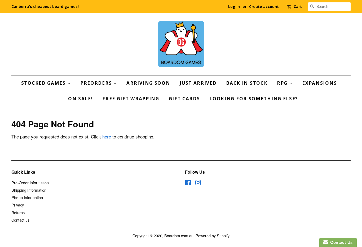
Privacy (17, 205)
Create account (264, 6)
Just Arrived (198, 83)
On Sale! (80, 99)
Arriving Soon (148, 83)
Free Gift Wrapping (130, 99)
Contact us (20, 220)
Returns (18, 212)
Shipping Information (28, 190)
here (106, 136)
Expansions (319, 83)
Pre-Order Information (30, 182)
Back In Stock (246, 83)
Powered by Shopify (212, 235)
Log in (234, 6)
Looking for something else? (253, 99)
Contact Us (340, 242)
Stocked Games (44, 83)
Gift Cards (184, 99)
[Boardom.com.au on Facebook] (188, 183)
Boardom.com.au (178, 235)
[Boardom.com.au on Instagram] (198, 183)
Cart (298, 6)
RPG (283, 83)
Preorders (96, 83)
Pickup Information (27, 197)
